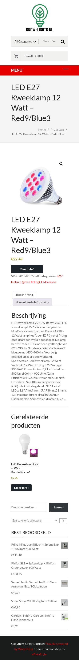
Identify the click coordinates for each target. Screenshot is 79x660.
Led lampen (48, 282)
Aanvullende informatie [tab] (32, 302)
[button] (61, 164)
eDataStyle (39, 654)
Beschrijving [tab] (24, 294)
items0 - (33, 56)
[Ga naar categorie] (63, 520)
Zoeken (59, 507)
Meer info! (27, 269)
